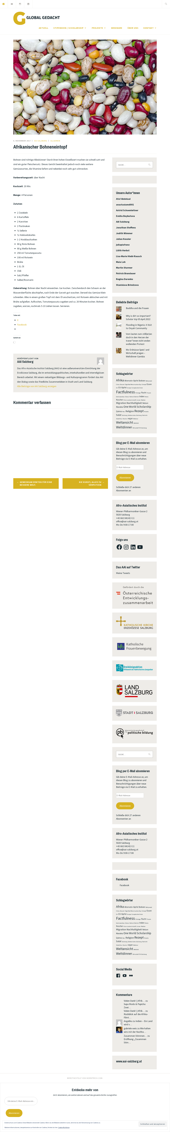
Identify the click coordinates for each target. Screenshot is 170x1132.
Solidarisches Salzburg (135, 415)
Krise (125, 400)
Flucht (143, 392)
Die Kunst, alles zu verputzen (90, 483)
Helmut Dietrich (134, 397)
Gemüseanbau (120, 397)
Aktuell (43, 28)
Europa (129, 388)
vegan (130, 418)
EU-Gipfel (122, 387)
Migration (121, 402)
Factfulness (125, 391)
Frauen (149, 393)
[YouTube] (12, 3)
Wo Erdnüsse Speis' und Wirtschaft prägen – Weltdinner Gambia (137, 353)
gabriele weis (130, 1028)
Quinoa (119, 411)
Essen (149, 384)
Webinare (116, 28)
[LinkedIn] (28, 3)
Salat (118, 414)
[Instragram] (20, 3)
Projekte (97, 28)
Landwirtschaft (131, 400)
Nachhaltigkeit (134, 402)
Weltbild (136, 423)
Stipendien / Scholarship (68, 28)
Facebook (122, 879)
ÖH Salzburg (143, 428)
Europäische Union (137, 388)
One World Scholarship (137, 406)
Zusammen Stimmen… (135, 1035)
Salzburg (124, 415)
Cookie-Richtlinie (63, 1127)
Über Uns (133, 28)
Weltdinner (124, 427)
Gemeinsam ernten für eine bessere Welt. (36, 483)
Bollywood (149, 381)
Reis (123, 411)
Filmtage (138, 393)
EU (117, 388)
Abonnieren (125, 477)
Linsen (139, 400)
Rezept (139, 411)
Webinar (135, 419)
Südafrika (119, 419)
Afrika (120, 380)
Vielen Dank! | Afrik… (134, 1000)
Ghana (127, 397)
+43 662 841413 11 (125, 518)
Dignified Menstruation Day (133, 384)
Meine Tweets (123, 573)
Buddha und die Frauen (137, 308)
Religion (130, 411)
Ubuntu (124, 419)
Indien (141, 396)
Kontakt (148, 28)
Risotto (146, 411)
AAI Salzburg (40, 141)
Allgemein (55, 141)
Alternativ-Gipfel (131, 380)
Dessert (122, 384)
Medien (143, 400)
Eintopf (144, 384)
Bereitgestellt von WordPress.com (84, 1078)
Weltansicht (124, 422)
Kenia (146, 397)
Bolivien (142, 380)
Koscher (119, 399)
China (118, 384)
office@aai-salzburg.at (127, 521)
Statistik (144, 415)
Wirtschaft (136, 428)
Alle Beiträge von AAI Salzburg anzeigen (36, 386)
